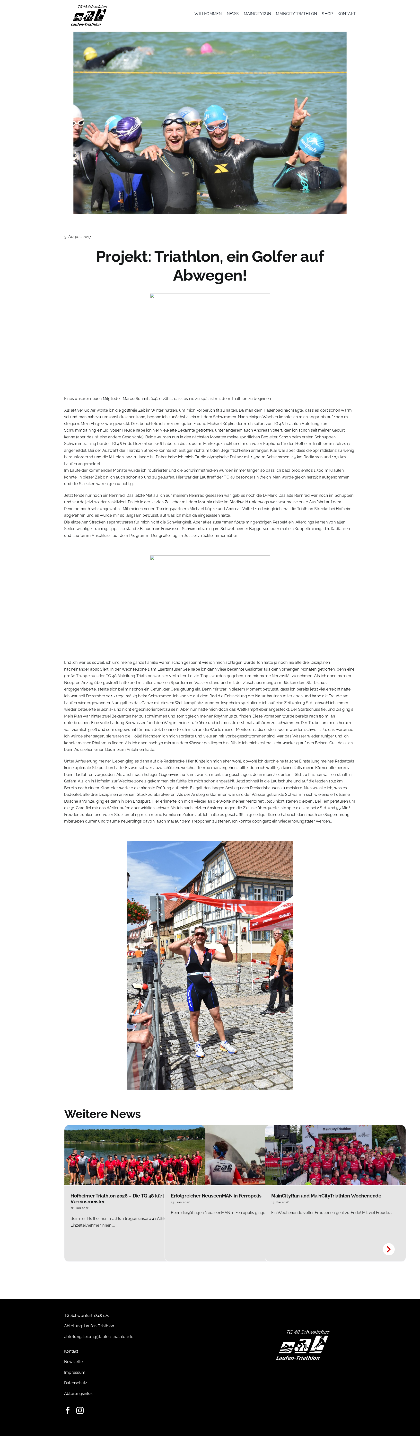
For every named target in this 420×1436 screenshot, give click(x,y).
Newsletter (74, 1361)
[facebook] (67, 1410)
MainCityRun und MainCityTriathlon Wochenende (326, 1196)
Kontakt (71, 1351)
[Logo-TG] (89, 5)
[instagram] (80, 1410)
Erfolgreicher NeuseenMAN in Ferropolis (216, 1196)
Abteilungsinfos (78, 1393)
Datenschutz (75, 1383)
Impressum (74, 1372)
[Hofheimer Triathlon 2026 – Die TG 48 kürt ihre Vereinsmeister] (134, 1155)
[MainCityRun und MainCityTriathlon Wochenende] (335, 1155)
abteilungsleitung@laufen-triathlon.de (98, 1336)
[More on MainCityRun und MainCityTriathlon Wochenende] (390, 1249)
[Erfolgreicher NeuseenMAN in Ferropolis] (235, 1155)
